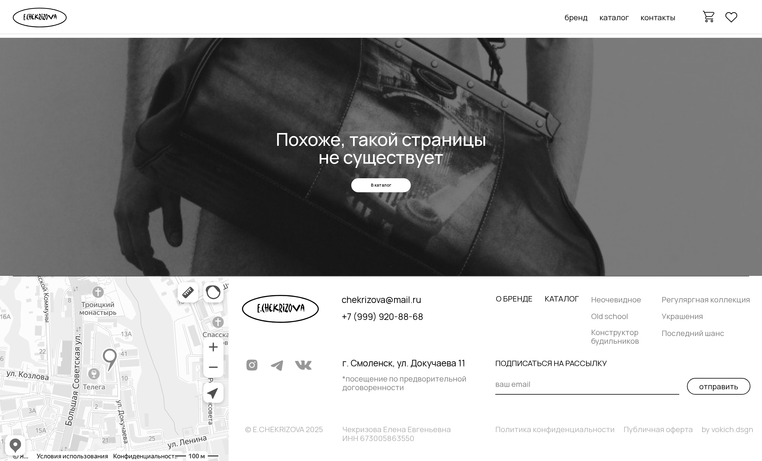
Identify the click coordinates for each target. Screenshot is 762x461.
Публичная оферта (658, 429)
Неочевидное (616, 299)
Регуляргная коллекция (706, 299)
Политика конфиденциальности (555, 429)
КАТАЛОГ (562, 298)
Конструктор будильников (615, 336)
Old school (609, 316)
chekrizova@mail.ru (381, 299)
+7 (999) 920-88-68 (382, 316)
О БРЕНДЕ (514, 298)
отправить (718, 386)
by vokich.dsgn (727, 429)
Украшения (682, 316)
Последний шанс (693, 333)
